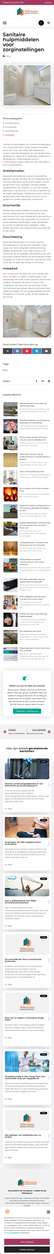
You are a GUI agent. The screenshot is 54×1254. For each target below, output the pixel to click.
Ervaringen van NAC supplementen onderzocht (23, 843)
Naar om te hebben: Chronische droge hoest (24, 1019)
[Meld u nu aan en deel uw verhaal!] (27, 677)
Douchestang (11, 131)
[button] (48, 1212)
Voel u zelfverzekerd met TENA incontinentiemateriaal (20, 901)
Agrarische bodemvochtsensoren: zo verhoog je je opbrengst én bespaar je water (35, 507)
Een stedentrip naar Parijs (30, 631)
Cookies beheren (27, 1249)
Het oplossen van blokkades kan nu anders (23, 1136)
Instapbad (9, 135)
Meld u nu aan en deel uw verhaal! (27, 686)
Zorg (8, 56)
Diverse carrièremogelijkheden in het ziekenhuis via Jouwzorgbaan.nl (24, 784)
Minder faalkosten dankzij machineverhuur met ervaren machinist (32, 561)
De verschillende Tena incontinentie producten (23, 960)
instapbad (12, 273)
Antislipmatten (12, 123)
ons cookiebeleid (13, 1233)
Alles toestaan (27, 1242)
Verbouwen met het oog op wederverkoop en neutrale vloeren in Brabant (35, 456)
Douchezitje (10, 127)
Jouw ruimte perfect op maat (32, 471)
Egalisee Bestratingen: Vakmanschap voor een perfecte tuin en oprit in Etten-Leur (35, 525)
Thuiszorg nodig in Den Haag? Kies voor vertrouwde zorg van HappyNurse (25, 1077)
